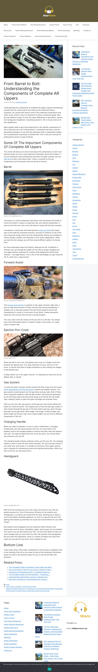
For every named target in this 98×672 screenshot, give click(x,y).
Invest (74, 216)
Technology (76, 249)
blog (74, 158)
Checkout (86, 25)
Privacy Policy (54, 25)
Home (74, 210)
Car (73, 164)
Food (74, 190)
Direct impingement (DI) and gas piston (19, 389)
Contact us (87, 30)
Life (73, 223)
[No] (96, 667)
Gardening (76, 200)
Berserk (75, 151)
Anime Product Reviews (43, 36)
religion (75, 239)
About (6, 25)
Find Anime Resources (38, 25)
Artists (75, 148)
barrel (8, 586)
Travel (74, 255)
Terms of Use (67, 25)
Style (74, 246)
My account (8, 30)
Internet (75, 213)
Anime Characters (10, 36)
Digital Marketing (78, 174)
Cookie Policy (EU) (61, 36)
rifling (34, 586)
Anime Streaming (64, 30)
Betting (75, 155)
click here (7, 159)
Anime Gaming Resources (24, 30)
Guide (74, 203)
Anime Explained (25, 36)
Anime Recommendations (45, 30)
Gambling (76, 194)
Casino (75, 168)
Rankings (76, 30)
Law (74, 220)
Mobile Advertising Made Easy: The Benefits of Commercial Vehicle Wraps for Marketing (34, 588)
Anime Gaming (78, 145)
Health (75, 207)
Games (75, 197)
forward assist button (15, 305)
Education (76, 181)
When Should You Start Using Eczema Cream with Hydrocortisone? (28, 591)
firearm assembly (16, 586)
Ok (49, 669)
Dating (74, 171)
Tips (74, 252)
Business (75, 161)
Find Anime (76, 187)
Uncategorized (78, 259)
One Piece (76, 229)
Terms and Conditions (19, 25)
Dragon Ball (76, 177)
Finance (75, 184)
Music (74, 226)
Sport (8, 584)
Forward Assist (27, 586)
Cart (77, 25)
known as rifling (45, 230)
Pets (74, 233)
